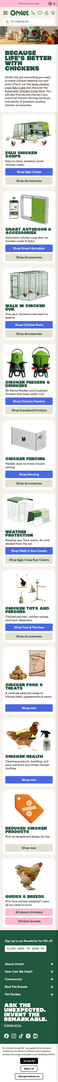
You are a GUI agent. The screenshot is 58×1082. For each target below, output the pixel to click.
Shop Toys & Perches (29, 627)
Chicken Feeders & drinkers (27, 384)
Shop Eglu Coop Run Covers (29, 560)
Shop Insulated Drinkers (29, 410)
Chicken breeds (29, 921)
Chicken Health (24, 756)
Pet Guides (13, 994)
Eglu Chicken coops (21, 154)
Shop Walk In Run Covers (29, 551)
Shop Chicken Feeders (29, 401)
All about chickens (29, 912)
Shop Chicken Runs (29, 325)
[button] (29, 994)
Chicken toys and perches (27, 610)
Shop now (29, 708)
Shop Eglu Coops (29, 172)
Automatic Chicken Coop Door (25, 91)
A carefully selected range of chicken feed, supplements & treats (28, 695)
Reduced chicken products (26, 830)
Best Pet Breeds (16, 986)
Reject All (29, 1068)
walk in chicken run (25, 307)
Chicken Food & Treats (23, 686)
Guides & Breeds (24, 896)
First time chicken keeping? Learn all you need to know (27, 903)
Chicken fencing (25, 458)
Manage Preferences (29, 1076)
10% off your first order (29, 3)
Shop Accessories (29, 181)
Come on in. (13, 1025)
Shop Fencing (29, 474)
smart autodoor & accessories (28, 231)
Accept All (29, 1061)
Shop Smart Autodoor (29, 248)
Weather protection (19, 533)
